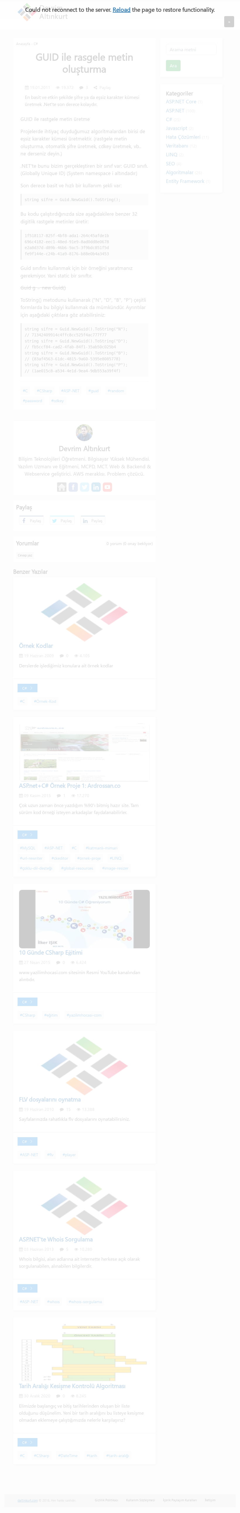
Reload (122, 9)
